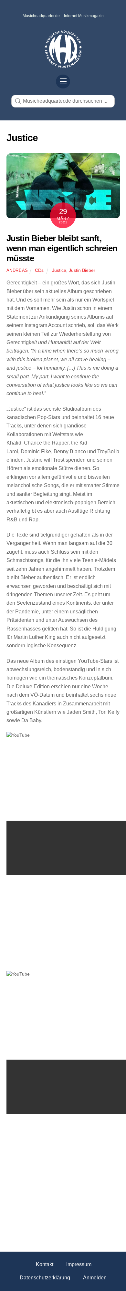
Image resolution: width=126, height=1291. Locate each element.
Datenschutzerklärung (45, 1277)
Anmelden (95, 1277)
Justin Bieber (82, 270)
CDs (39, 270)
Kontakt (44, 1264)
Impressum (78, 1264)
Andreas (17, 270)
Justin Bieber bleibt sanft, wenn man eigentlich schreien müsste (62, 248)
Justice (59, 270)
